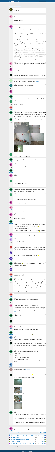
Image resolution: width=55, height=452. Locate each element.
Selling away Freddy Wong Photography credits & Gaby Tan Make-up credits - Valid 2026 (22, 435)
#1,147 (45, 368)
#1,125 (45, 213)
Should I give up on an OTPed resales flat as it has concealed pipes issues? (20, 439)
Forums (12, 1)
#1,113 (45, 111)
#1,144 (45, 341)
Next (20, 432)
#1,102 (45, 15)
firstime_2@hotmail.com (27, 369)
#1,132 (45, 262)
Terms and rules (37, 450)
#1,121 (45, 188)
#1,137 (45, 298)
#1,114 (45, 118)
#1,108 (45, 84)
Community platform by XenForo (27, 451)
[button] (17, 1)
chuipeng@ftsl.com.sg (37, 81)
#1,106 (45, 73)
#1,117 (45, 163)
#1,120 (45, 179)
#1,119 (45, 174)
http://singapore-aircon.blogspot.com (25, 21)
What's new (15, 1)
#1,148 (45, 373)
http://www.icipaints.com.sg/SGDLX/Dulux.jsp (19, 419)
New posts (10, 2)
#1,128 (45, 238)
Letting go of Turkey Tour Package (15, 437)
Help (43, 450)
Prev (9, 432)
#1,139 (45, 314)
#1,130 (45, 251)
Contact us (35, 450)
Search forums (12, 2)
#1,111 (45, 100)
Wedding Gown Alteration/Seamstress (15, 441)
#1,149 (45, 411)
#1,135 (45, 278)
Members (19, 1)
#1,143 (45, 336)
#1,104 (45, 62)
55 (18, 432)
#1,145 (45, 350)
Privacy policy (41, 450)
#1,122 (45, 193)
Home (10, 1)
